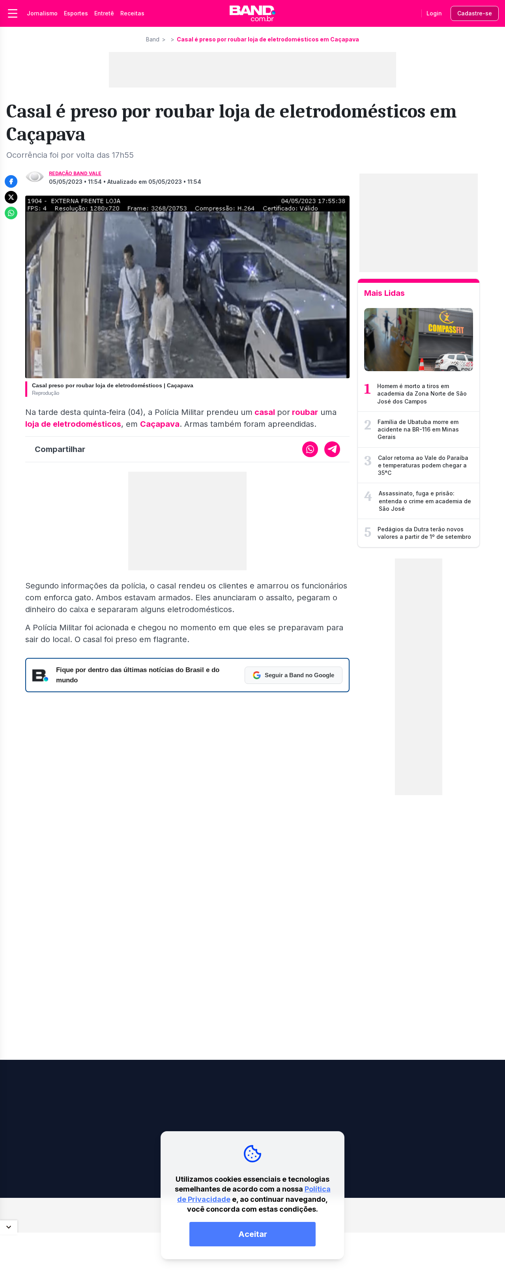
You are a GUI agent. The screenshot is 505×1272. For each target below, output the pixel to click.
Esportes (76, 13)
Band (152, 39)
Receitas (132, 13)
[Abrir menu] (12, 13)
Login (434, 13)
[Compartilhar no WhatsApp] (11, 213)
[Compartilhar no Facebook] (11, 181)
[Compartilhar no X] (11, 197)
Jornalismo (42, 13)
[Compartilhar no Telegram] (332, 449)
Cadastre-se (474, 13)
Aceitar (252, 1234)
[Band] (252, 13)
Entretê (104, 13)
